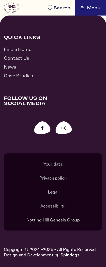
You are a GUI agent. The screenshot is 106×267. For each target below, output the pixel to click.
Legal (53, 192)
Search (62, 7)
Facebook (42, 127)
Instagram (64, 127)
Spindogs (70, 255)
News (10, 67)
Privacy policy (53, 178)
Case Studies (18, 75)
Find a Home (17, 49)
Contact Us (16, 58)
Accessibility (53, 206)
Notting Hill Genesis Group (53, 220)
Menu (94, 7)
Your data (53, 164)
